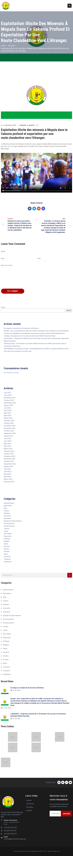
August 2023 (8, 436)
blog (5, 508)
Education (7, 518)
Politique (7, 539)
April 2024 (7, 415)
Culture (6, 511)
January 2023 (9, 454)
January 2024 (9, 423)
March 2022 (8, 479)
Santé (6, 544)
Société (6, 551)
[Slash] (36, 219)
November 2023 (9, 428)
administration (9, 503)
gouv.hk (31, 125)
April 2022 (7, 477)
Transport (7, 559)
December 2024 (9, 398)
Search (3, 307)
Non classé (8, 534)
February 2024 (9, 421)
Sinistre (6, 549)
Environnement (9, 523)
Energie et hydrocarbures (13, 521)
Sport (6, 554)
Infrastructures (9, 526)
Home (3, 46)
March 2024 (8, 418)
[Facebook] (30, 208)
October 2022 (9, 461)
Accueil (29, 800)
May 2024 (7, 413)
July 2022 (7, 469)
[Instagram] (66, 782)
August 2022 (8, 466)
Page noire (7, 536)
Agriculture (8, 506)
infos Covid (30, 804)
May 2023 (7, 443)
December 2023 (9, 426)
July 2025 (7, 393)
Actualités (30, 807)
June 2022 (8, 471)
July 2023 (7, 438)
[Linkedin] (43, 208)
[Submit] (69, 575)
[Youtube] (70, 782)
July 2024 (7, 408)
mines (6, 531)
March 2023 (8, 449)
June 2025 (8, 395)
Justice (6, 528)
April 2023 (7, 446)
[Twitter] (34, 208)
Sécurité (11, 46)
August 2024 (8, 405)
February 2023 (9, 451)
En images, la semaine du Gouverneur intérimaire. (21, 328)
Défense (7, 513)
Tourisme (7, 556)
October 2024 (9, 400)
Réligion (7, 541)
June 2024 (8, 410)
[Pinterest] (39, 208)
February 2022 (9, 482)
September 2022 (10, 464)
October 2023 (9, 431)
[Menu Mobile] (69, 6)
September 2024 (10, 403)
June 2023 (8, 441)
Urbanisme (8, 562)
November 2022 (9, 459)
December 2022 (9, 456)
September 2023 (10, 433)
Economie (7, 516)
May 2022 (7, 474)
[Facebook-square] (59, 782)
